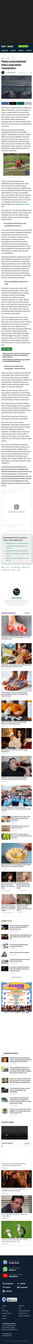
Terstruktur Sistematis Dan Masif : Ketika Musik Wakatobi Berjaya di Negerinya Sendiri (20, 968)
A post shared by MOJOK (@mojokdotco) (16, 531)
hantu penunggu (15, 567)
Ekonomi (29, 50)
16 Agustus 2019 (22, 72)
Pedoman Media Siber (24, 1311)
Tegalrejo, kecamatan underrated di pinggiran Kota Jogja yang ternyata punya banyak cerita (20, 1110)
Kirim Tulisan (24, 46)
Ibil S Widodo (23, 487)
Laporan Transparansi (24, 1316)
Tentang (4, 1305)
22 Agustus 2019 (13, 941)
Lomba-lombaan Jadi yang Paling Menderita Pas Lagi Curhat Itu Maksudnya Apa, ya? (19, 927)
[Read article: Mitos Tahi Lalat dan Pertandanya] (4, 954)
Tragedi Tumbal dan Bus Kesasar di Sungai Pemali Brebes (20, 960)
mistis (13, 570)
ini (5, 485)
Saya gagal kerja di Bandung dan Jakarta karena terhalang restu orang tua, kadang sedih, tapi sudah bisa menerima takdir (20, 1100)
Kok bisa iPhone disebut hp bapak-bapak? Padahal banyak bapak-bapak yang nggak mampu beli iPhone (21, 1059)
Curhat (7, 567)
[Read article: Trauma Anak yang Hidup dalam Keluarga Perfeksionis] (4, 946)
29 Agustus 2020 (13, 948)
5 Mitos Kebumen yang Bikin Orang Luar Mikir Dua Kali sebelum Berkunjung (16, 360)
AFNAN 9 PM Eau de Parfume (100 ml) (17, 551)
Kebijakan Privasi (23, 1313)
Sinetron (13, 58)
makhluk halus (6, 570)
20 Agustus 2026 (13, 1084)
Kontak (4, 1318)
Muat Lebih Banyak (16, 977)
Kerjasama (21, 1305)
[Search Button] (31, 46)
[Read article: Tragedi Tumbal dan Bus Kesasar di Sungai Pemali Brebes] (4, 961)
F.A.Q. (20, 1308)
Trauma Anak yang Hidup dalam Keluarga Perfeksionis (19, 945)
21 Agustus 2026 (13, 1063)
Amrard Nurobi (11, 72)
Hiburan (7, 58)
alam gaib (26, 204)
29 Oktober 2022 (13, 963)
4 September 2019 (14, 954)
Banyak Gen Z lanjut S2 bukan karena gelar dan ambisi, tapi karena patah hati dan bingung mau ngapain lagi (20, 1080)
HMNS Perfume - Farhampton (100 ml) (17, 543)
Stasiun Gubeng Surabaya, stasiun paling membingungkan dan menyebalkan (20, 1090)
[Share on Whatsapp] (20, 103)
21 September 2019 (14, 931)
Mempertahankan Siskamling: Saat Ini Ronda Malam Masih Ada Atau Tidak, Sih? (21, 936)
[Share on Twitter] (13, 103)
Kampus (21, 50)
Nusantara (4, 50)
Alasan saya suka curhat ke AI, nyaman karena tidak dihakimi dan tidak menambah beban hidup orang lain (16, 355)
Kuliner (13, 50)
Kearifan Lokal (26, 567)
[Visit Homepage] (7, 46)
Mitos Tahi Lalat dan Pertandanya (19, 952)
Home (2, 58)
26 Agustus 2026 (13, 1075)
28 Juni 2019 (12, 973)
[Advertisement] (16, 581)
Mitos (19, 570)
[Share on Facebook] (5, 103)
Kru (3, 1308)
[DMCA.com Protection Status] (12, 1299)
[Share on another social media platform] (28, 103)
